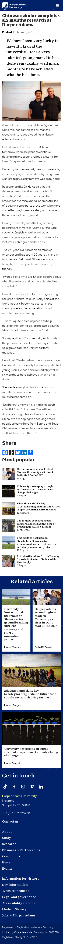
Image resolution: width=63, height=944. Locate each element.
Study (6, 838)
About (7, 831)
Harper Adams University (19, 796)
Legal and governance (19, 897)
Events (7, 868)
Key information (15, 884)
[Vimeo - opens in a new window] (32, 786)
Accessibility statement (20, 903)
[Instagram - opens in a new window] (23, 786)
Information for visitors (20, 878)
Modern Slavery (14, 909)
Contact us (10, 821)
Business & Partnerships (21, 850)
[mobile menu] (57, 5)
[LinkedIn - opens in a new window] (41, 786)
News (6, 862)
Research (9, 844)
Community (11, 856)
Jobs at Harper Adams (19, 915)
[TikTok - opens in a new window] (5, 786)
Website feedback (15, 891)
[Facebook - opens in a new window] (14, 786)
